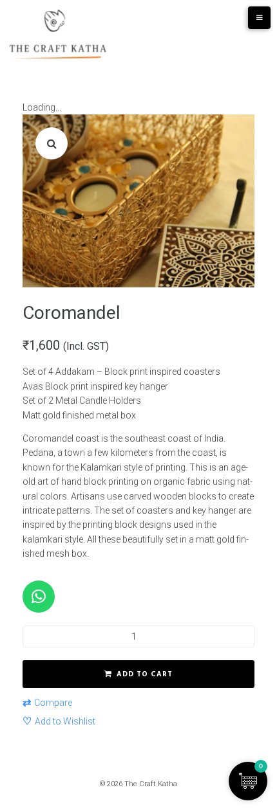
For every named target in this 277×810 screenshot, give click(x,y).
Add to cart (145, 674)
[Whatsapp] (39, 596)
